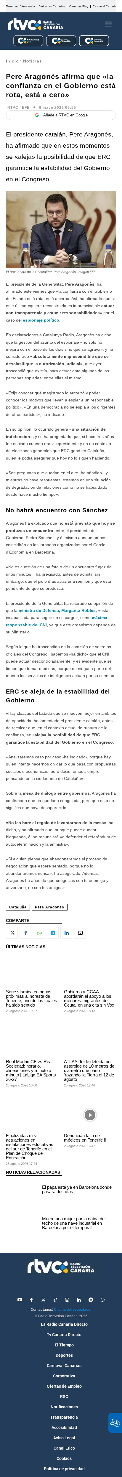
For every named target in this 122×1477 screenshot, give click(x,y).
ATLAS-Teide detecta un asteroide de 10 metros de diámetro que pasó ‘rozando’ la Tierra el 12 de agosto (89, 1070)
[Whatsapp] (102, 1300)
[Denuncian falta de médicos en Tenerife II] (90, 1115)
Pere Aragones (49, 907)
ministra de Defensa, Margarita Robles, (57, 610)
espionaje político (41, 320)
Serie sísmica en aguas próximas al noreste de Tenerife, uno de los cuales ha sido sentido (31, 998)
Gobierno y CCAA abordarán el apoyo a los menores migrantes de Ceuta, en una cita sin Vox (89, 998)
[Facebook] (25, 933)
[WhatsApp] (39, 933)
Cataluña (18, 907)
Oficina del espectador (73, 1309)
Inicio (12, 61)
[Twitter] (43, 1300)
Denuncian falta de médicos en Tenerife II (85, 1137)
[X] (12, 933)
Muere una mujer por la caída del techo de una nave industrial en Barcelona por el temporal (73, 1223)
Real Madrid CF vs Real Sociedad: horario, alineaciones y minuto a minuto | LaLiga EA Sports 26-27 (31, 1070)
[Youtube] (19, 1300)
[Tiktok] (55, 1300)
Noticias (32, 61)
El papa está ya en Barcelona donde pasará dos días (77, 1189)
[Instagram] (66, 1300)
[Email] (80, 933)
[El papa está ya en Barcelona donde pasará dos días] (22, 1190)
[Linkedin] (66, 933)
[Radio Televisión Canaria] (35, 24)
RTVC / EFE (18, 107)
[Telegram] (53, 933)
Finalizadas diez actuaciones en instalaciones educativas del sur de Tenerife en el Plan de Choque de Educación (29, 1146)
